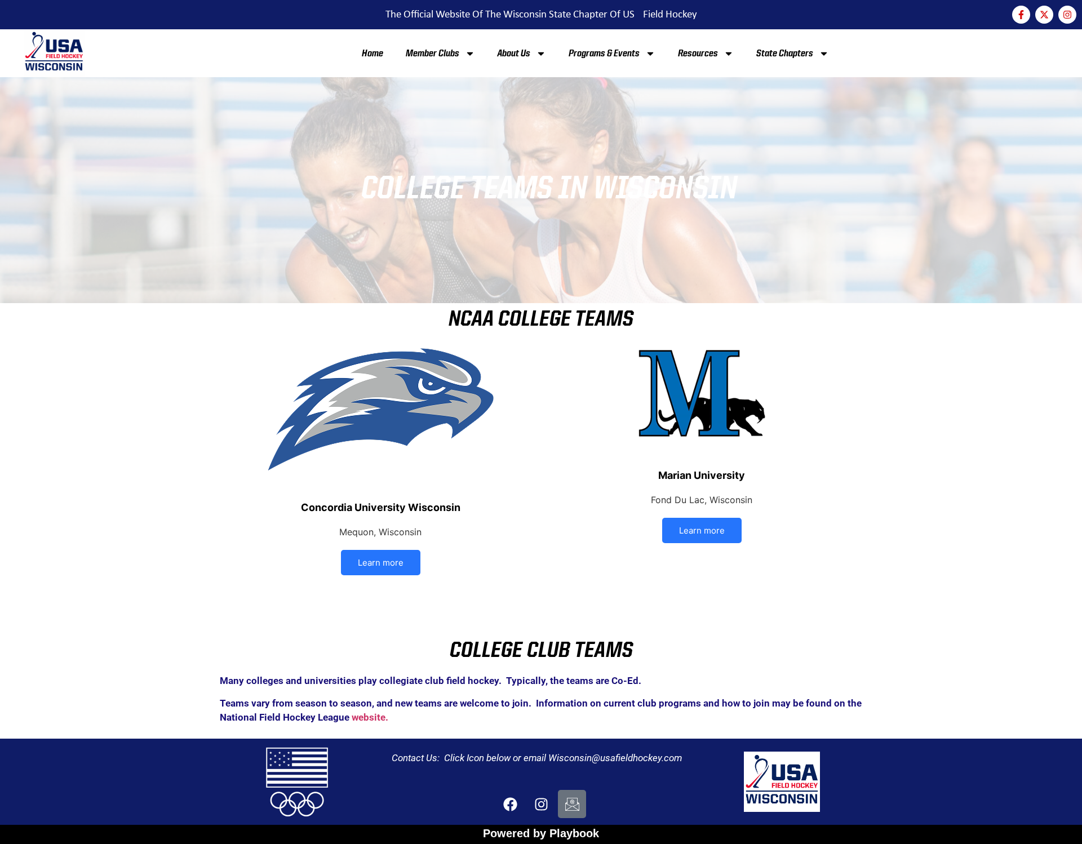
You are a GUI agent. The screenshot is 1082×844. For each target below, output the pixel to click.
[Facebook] (510, 804)
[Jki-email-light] (572, 804)
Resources (698, 53)
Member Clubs (432, 53)
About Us (514, 53)
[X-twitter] (1044, 15)
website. (370, 717)
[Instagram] (1067, 15)
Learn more (380, 562)
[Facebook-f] (1021, 15)
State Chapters (784, 53)
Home (372, 53)
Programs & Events (604, 53)
